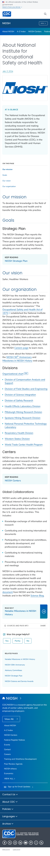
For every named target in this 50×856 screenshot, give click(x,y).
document (7, 592)
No (28, 640)
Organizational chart (12, 373)
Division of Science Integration (20, 394)
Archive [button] (6, 823)
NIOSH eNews (10, 768)
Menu (42, 23)
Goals (4, 175)
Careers (7, 754)
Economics (8, 773)
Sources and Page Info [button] (17, 625)
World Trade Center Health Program (24, 444)
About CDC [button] (9, 801)
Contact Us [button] (9, 794)
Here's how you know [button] (11, 7)
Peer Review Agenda (13, 764)
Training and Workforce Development (20, 759)
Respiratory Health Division (19, 433)
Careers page (21, 347)
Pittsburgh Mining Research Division (23, 412)
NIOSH (6, 23)
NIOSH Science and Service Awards (19, 681)
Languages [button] (9, 816)
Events (7, 744)
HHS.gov (6, 850)
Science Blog (37, 595)
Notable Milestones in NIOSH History (20, 659)
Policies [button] (6, 809)
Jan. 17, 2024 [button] (7, 71)
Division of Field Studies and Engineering (26, 388)
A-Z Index (21, 31)
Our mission (7, 169)
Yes (7, 640)
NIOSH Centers (34, 31)
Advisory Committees (13, 670)
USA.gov (16, 850)
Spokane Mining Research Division (22, 417)
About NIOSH (8, 31)
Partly (17, 640)
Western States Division (17, 438)
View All (9, 719)
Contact (7, 749)
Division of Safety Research (19, 400)
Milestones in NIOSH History (17, 360)
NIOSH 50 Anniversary (19, 357)
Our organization (9, 186)
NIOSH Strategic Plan (16, 260)
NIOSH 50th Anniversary (15, 665)
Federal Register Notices (14, 740)
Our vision (6, 181)
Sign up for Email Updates (19, 786)
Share (43, 625)
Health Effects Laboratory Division (22, 406)
